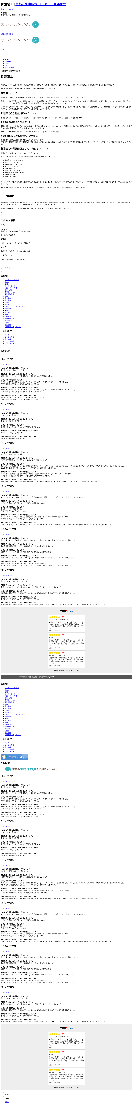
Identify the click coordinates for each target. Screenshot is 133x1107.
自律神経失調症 (10, 318)
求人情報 (8, 339)
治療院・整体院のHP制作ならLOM (43, 677)
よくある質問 (9, 337)
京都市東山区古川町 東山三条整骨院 (40, 4)
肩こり (7, 282)
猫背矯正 (8, 304)
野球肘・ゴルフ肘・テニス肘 (15, 306)
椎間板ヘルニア (10, 292)
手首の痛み (8, 321)
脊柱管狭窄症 (9, 294)
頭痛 (6, 296)
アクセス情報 (9, 341)
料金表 (7, 335)
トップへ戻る (5, 268)
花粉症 (7, 323)
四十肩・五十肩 (10, 286)
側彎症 (7, 302)
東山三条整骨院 (28, 677)
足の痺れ (8, 300)
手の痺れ (8, 298)
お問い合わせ (9, 343)
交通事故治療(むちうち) (13, 327)
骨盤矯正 (8, 316)
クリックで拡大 (6, 364)
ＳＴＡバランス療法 (12, 280)
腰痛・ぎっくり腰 (11, 288)
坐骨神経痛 (8, 290)
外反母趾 (8, 325)
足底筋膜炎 (8, 308)
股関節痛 (8, 312)
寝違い (7, 284)
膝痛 (6, 314)
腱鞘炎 (7, 310)
